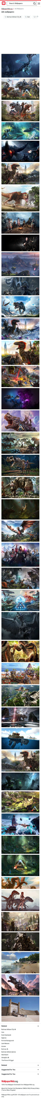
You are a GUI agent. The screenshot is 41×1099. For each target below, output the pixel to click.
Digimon (3, 1038)
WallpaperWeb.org (6, 9)
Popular (12, 1090)
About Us (4, 1088)
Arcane (3, 1046)
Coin (28, 17)
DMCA (25, 1088)
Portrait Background (7, 1040)
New (8, 1090)
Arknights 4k (5, 1057)
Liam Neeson (5, 1043)
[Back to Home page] (3, 3)
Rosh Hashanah (6, 1035)
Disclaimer (19, 1088)
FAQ (29, 1088)
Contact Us (11, 1088)
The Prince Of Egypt (7, 1060)
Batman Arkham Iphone (8, 1052)
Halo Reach (4, 1054)
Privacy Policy (35, 1088)
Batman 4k (4, 1049)
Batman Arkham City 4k (14, 17)
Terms (4, 1090)
